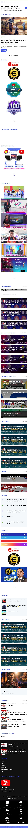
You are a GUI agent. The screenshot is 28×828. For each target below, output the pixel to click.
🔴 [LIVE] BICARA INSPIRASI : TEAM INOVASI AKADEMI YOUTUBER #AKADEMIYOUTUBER (12, 302)
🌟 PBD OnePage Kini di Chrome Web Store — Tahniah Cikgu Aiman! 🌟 (16, 606)
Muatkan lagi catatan (14, 55)
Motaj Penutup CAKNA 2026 (9, 691)
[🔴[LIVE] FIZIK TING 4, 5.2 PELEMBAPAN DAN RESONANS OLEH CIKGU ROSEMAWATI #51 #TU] (4, 715)
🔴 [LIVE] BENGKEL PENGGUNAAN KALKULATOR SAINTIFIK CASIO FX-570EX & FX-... (14, 383)
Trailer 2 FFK (9, 516)
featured (3, 36)
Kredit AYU (3, 767)
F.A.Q (2, 763)
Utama (2, 761)
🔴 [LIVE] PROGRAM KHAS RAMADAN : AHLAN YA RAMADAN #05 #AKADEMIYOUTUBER (13, 450)
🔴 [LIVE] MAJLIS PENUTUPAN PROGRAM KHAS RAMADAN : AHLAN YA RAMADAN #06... (13, 428)
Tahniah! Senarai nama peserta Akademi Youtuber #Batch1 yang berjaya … (16, 600)
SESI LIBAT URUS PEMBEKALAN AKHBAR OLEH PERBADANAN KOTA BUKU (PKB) (16, 511)
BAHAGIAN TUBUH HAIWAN (12, 611)
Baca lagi (4, 50)
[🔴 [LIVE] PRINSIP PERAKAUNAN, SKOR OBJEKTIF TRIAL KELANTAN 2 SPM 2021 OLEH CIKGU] (4, 722)
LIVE (8, 710)
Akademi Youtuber (9, 6)
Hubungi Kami (17, 798)
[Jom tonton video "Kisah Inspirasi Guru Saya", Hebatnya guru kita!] (14, 34)
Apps (2, 771)
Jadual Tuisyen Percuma (6, 769)
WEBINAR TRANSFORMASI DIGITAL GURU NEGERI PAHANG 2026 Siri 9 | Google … (15, 500)
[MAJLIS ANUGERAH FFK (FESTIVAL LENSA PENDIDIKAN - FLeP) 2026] (1, 2)
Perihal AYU (10, 798)
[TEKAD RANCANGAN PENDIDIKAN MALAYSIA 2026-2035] (4, 708)
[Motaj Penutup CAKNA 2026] (14, 680)
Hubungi (3, 765)
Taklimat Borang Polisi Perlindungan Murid (16, 505)
